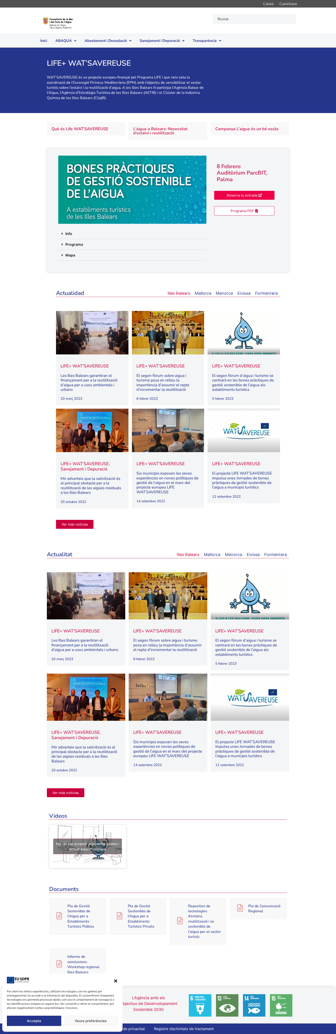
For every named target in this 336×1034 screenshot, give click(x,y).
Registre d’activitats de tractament (184, 1028)
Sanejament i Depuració (160, 40)
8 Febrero (229, 166)
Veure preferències (91, 1021)
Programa (74, 244)
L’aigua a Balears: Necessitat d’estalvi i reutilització (160, 131)
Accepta (34, 1021)
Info (68, 233)
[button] (115, 981)
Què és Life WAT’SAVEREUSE (79, 129)
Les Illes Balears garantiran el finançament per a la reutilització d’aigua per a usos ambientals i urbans (89, 382)
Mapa (70, 255)
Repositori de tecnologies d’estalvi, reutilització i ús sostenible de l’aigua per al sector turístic (204, 921)
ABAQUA (63, 40)
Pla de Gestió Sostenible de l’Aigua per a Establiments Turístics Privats (141, 916)
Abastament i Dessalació (106, 40)
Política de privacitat (127, 1028)
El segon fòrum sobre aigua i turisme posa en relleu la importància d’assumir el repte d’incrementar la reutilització (162, 382)
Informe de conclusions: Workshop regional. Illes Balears (83, 964)
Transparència (205, 40)
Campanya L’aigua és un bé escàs (247, 129)
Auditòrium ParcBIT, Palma (242, 176)
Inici (43, 40)
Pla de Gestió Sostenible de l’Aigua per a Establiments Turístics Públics (80, 916)
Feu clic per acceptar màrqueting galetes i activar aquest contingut (87, 846)
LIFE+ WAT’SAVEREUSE (85, 366)
